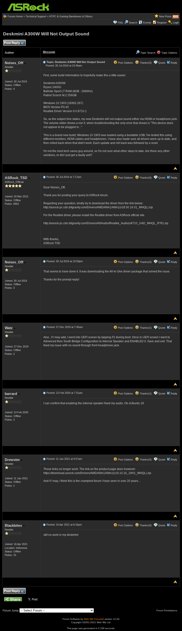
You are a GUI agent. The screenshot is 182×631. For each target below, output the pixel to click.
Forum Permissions (167, 610)
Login (176, 22)
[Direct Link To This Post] (44, 62)
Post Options (125, 62)
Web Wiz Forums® (94, 619)
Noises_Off (14, 63)
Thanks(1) (145, 327)
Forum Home (15, 16)
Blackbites (14, 525)
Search (133, 22)
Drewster (13, 460)
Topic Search (147, 52)
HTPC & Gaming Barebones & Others (71, 16)
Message (49, 52)
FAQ (120, 22)
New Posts (165, 16)
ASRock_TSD (16, 178)
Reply (174, 62)
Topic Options (169, 52)
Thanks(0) (145, 62)
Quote (161, 62)
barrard (11, 394)
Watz (9, 328)
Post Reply (12, 43)
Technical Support (36, 16)
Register (162, 22)
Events (147, 22)
